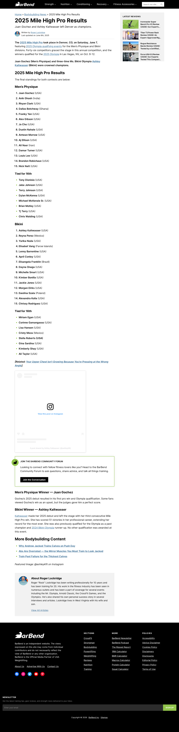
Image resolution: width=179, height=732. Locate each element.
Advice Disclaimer (151, 642)
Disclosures (148, 656)
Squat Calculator (120, 669)
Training (88, 669)
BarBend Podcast (120, 642)
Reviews (88, 660)
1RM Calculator (119, 651)
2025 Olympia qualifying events (44, 46)
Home (18, 14)
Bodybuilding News (35, 14)
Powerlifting (90, 651)
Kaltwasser (21, 515)
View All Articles (39, 610)
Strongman (89, 642)
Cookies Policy (149, 647)
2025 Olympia (51, 54)
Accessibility (148, 638)
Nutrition (88, 664)
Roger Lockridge (38, 32)
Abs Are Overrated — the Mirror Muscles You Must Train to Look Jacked (61, 551)
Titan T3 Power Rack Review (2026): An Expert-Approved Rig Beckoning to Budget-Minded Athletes (150, 37)
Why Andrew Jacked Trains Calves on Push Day (47, 545)
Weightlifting (90, 656)
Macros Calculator (121, 660)
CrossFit (88, 638)
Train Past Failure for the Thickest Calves (43, 556)
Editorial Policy (149, 660)
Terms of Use (149, 669)
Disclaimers (148, 651)
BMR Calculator (119, 656)
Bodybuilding (90, 647)
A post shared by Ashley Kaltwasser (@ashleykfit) (50, 448)
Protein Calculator (121, 664)
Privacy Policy (149, 664)
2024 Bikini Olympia (43, 527)
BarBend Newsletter (122, 638)
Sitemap (104, 717)
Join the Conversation (34, 479)
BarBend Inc (94, 717)
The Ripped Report (121, 647)
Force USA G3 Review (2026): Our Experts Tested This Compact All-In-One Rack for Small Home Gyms (149, 59)
